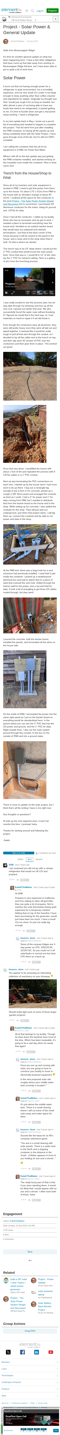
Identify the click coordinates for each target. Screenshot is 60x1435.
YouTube (50, 1352)
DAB (11, 864)
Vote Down (13, 879)
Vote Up (10, 879)
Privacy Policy (8, 1407)
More (9, 17)
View (56, 1430)
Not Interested (8, 1430)
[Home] (12, 10)
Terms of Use (43, 1403)
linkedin (36, 1352)
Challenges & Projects (11, 1382)
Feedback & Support (19, 1403)
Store (4, 1396)
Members (6, 1362)
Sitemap (44, 1407)
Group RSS (30, 1331)
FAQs (33, 1403)
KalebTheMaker (18, 41)
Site (27, 11)
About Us (5, 1403)
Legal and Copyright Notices (27, 1407)
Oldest (20, 859)
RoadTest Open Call (13, 1411)
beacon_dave (28, 938)
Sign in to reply (18, 853)
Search (32, 11)
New (55, 18)
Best (30, 859)
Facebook (22, 1352)
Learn (4, 1369)
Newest (39, 859)
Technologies (7, 1375)
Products (5, 1389)
